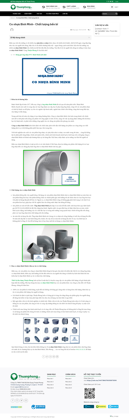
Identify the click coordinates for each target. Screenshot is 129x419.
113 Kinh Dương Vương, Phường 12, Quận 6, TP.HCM (27, 385)
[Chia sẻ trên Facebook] (43, 356)
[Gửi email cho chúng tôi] (112, 1)
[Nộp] (116, 13)
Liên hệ (64, 13)
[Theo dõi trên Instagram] (108, 1)
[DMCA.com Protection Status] (16, 407)
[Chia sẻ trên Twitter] (47, 356)
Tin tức (39, 13)
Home (12, 18)
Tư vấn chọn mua (52, 13)
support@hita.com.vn (22, 387)
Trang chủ (17, 13)
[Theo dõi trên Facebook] (107, 1)
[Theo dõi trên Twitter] (110, 1)
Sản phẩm (27, 13)
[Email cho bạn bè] (50, 356)
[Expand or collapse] (89, 37)
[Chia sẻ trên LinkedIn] (57, 356)
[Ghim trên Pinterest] (53, 356)
